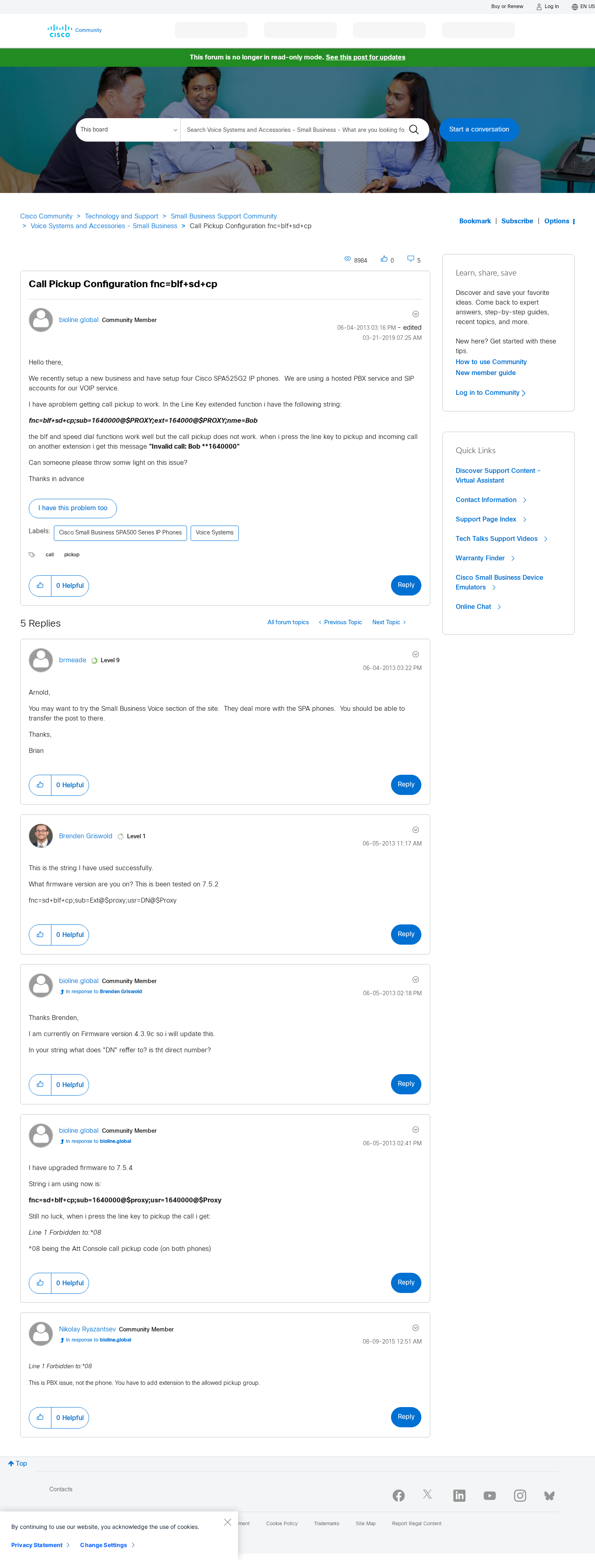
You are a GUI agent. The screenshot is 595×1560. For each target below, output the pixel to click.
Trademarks (326, 1524)
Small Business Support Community (224, 217)
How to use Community (491, 362)
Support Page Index (487, 519)
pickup (71, 555)
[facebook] (399, 1496)
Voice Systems (215, 533)
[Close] (227, 1522)
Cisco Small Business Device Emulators (499, 582)
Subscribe (517, 221)
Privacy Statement (36, 1544)
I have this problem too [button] (72, 508)
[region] (119, 1535)
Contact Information (487, 500)
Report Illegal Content (417, 1524)
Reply (406, 585)
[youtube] (490, 1496)
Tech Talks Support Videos (498, 538)
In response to (104, 992)
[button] (40, 586)
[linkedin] (459, 1496)
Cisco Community (46, 217)
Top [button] (21, 1464)
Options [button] (557, 221)
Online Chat (474, 606)
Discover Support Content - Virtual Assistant (498, 475)
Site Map (366, 1524)
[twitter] (429, 1496)
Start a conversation (479, 130)
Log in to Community (489, 392)
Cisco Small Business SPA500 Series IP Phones (120, 533)
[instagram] (520, 1496)
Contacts (60, 1489)
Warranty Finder (481, 558)
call (50, 555)
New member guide (486, 373)
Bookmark (475, 221)
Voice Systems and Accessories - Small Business (104, 226)
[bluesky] (549, 1494)
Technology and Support (121, 217)
